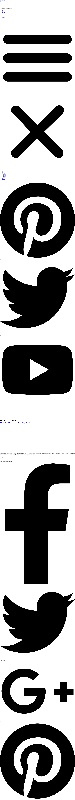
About (3, 16)
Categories (3, 12)
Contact (3, 17)
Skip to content (2, 0)
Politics (5, 174)
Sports (5, 175)
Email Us (1, 459)
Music (5, 14)
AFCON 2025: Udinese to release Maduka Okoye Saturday (15, 423)
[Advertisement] (37, 411)
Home (3, 10)
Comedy (5, 15)
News (3, 11)
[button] (37, 95)
